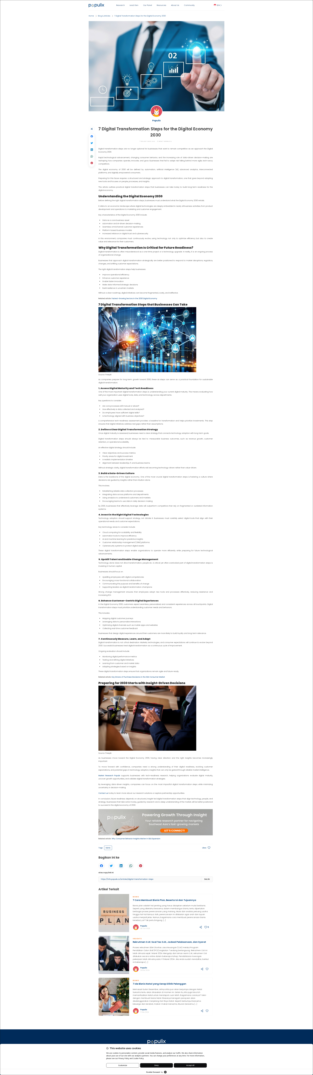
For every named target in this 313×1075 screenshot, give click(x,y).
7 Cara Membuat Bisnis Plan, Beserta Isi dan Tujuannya (164, 900)
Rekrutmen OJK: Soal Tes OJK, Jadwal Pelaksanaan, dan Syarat (169, 941)
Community (189, 5)
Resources (161, 5)
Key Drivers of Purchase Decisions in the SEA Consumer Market (138, 677)
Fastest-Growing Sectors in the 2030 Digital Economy (134, 298)
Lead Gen (134, 5)
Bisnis (136, 897)
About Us (175, 5)
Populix (143, 926)
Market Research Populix (109, 775)
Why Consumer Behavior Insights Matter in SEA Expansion (136, 838)
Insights (137, 939)
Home (91, 16)
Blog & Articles (104, 16)
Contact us (103, 793)
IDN (218, 5)
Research (120, 5)
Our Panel (147, 5)
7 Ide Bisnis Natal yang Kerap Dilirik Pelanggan (159, 983)
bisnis (108, 848)
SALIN (207, 879)
